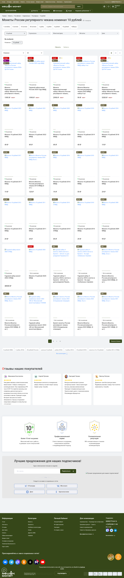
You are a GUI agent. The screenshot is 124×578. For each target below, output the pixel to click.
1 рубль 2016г (20, 350)
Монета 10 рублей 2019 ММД (86, 135)
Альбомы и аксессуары (34, 527)
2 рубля (49, 26)
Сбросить (58, 47)
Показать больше (116, 341)
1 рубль (41, 26)
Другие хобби (31, 532)
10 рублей (65, 26)
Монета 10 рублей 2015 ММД (86, 183)
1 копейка (6, 26)
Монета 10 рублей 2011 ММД (37, 230)
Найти (78, 6)
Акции (70, 10)
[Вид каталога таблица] (120, 53)
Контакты (59, 2)
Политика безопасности (8, 543)
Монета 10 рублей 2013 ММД (110, 183)
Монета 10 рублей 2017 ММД (13, 183)
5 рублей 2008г (8, 350)
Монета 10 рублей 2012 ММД (13, 230)
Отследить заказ (58, 530)
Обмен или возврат (7, 535)
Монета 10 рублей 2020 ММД (61, 135)
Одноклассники (64, 492)
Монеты (35, 10)
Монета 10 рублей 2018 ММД (110, 135)
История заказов (58, 524)
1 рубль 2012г (69, 350)
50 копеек (33, 26)
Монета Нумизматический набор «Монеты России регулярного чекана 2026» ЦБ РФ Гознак (13, 91)
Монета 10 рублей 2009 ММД (110, 230)
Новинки (30, 535)
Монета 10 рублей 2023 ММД (13, 135)
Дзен (31, 492)
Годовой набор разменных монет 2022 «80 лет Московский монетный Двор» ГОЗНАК (37, 326)
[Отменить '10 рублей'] (20, 42)
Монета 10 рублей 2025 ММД (37, 277)
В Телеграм (31, 486)
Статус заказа (30, 2)
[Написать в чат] (4, 570)
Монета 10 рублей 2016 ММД (61, 183)
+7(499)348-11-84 (112, 524)
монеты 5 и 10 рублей (96, 350)
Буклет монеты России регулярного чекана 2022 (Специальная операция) (61, 326)
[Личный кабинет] (104, 6)
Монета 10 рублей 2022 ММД (37, 135)
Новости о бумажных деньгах (88, 530)
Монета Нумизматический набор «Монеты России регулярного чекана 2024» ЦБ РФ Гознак (110, 91)
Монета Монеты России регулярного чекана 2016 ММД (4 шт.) (36, 185)
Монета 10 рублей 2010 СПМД (61, 230)
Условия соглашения (7, 541)
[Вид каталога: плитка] (111, 53)
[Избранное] (108, 6)
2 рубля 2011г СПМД (112, 350)
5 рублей (57, 26)
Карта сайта (5, 546)
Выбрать (66, 47)
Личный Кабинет (58, 521)
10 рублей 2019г (81, 350)
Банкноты (47, 10)
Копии (29, 530)
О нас (3, 2)
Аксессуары (58, 10)
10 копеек (24, 26)
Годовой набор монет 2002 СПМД (13, 277)
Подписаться (66, 471)
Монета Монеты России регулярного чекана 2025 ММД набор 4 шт (85, 90)
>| (60, 341)
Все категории (11, 10)
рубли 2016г (58, 350)
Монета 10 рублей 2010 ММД (86, 230)
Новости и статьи (50, 2)
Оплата (23, 2)
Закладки (56, 527)
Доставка (16, 2)
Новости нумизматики (86, 527)
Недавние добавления (83, 10)
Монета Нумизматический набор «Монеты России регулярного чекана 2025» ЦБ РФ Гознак (61, 91)
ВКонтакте (63, 486)
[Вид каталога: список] (116, 53)
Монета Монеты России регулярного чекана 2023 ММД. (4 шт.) (109, 279)
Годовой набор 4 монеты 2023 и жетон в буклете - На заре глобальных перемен (86, 279)
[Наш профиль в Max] (107, 531)
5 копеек (15, 26)
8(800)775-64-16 (112, 2)
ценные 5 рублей (46, 350)
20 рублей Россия (32, 350)
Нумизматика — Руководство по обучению (92, 521)
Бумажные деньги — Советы (87, 524)
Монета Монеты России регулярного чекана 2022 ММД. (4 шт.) (85, 326)
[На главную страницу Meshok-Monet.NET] (11, 6)
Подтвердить (62, 573)
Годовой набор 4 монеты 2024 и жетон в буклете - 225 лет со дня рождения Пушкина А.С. (62, 279)
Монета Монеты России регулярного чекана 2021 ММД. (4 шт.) (109, 326)
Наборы (74, 26)
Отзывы (9, 2)
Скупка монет (68, 2)
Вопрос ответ (40, 2)
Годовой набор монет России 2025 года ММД (37, 88)
